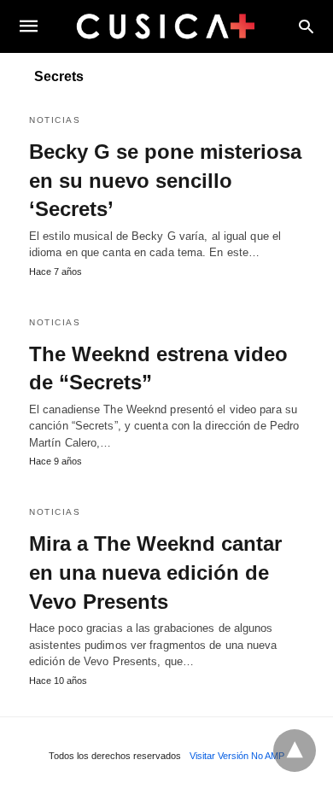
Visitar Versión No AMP (237, 756)
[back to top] (294, 750)
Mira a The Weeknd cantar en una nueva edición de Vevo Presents (155, 572)
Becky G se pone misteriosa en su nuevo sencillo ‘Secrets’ (165, 180)
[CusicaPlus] (165, 25)
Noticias (54, 120)
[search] (306, 26)
